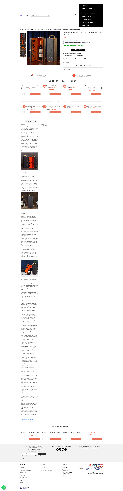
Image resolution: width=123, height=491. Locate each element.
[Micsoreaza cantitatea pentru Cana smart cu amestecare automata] (64, 94)
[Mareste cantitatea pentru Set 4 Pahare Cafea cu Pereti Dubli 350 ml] (48, 112)
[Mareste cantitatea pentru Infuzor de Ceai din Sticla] (48, 94)
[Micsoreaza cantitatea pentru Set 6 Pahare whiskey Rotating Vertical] (84, 112)
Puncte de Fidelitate (45, 469)
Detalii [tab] (27, 121)
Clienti (43, 464)
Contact (21, 482)
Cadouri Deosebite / (29, 29)
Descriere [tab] (22, 122)
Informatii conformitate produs (27, 419)
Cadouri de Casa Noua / (39, 29)
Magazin (22, 464)
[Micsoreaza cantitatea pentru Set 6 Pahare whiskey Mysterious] (64, 112)
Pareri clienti (43, 467)
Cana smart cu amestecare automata (71, 85)
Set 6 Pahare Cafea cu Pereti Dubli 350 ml (31, 106)
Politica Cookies (23, 472)
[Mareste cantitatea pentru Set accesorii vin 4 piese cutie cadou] (90, 439)
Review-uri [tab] (33, 121)
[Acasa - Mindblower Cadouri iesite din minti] (24, 15)
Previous (23, 32)
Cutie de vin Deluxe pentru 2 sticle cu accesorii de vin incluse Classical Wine (51, 431)
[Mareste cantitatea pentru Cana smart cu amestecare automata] (69, 94)
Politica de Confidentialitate (26, 470)
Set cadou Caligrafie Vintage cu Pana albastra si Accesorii (31, 86)
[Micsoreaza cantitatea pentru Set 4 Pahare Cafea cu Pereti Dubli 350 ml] (44, 112)
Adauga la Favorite (68, 69)
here (25, 458)
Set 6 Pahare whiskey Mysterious (71, 106)
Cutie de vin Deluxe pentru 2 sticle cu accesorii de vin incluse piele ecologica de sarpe (72, 431)
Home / (22, 29)
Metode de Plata (23, 477)
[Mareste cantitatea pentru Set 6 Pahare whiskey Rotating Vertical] (89, 112)
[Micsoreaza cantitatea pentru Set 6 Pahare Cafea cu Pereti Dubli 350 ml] (23, 112)
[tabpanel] (43, 48)
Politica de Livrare (23, 475)
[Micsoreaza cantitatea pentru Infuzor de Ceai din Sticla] (44, 94)
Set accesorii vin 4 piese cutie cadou (93, 431)
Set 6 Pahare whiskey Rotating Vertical (92, 106)
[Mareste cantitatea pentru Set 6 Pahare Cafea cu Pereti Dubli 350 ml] (28, 112)
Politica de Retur (23, 479)
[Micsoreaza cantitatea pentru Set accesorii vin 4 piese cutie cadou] (85, 439)
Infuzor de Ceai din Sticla (51, 85)
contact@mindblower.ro (90, 448)
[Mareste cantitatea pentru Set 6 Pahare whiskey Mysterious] (69, 112)
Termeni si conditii (24, 469)
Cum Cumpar (22, 474)
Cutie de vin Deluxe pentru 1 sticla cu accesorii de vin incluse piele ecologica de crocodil (30, 431)
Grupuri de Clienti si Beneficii (47, 470)
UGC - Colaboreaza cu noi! (25, 480)
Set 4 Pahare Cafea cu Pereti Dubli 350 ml (51, 106)
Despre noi (22, 467)
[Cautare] (48, 15)
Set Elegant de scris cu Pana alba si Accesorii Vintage (92, 86)
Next (23, 57)
